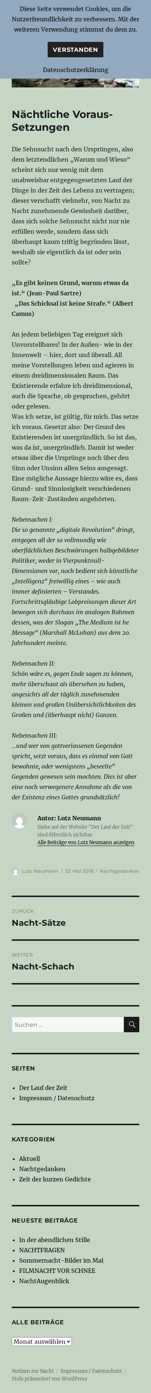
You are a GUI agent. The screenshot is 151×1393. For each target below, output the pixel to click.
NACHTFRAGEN (42, 1250)
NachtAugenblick (44, 1281)
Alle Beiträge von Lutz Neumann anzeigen (86, 842)
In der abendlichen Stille (54, 1239)
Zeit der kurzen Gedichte (55, 1179)
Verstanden (75, 49)
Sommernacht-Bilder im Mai (61, 1260)
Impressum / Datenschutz (57, 1098)
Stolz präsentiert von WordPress (49, 1379)
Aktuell (29, 1158)
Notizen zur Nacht (33, 1371)
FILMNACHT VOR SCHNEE (57, 1270)
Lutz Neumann (40, 871)
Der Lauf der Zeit (43, 1087)
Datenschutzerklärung (75, 69)
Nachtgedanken (119, 871)
